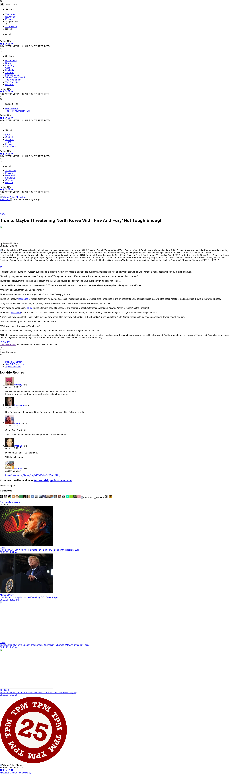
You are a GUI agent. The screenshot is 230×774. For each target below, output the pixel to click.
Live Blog (9, 65)
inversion (19, 405)
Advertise (9, 139)
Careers (9, 180)
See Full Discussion (14, 364)
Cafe (7, 68)
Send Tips (5, 199)
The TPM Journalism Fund (17, 111)
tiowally (18, 385)
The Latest (10, 14)
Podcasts (9, 19)
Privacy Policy (24, 773)
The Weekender (12, 80)
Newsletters (11, 17)
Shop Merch (11, 27)
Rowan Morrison (8, 344)
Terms (8, 142)
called (29, 308)
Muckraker (10, 70)
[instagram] (9, 44)
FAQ (7, 135)
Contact (9, 137)
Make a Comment (13, 362)
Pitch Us (9, 182)
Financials (10, 178)
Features (9, 84)
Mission (9, 173)
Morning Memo (12, 75)
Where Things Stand (15, 77)
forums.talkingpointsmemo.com (53, 480)
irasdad (18, 446)
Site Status (10, 147)
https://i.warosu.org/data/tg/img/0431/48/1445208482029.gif (33, 475)
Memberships (11, 108)
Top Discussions (13, 367)
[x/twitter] (6, 44)
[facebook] (4, 44)
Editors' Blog (11, 61)
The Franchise (12, 82)
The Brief (9, 72)
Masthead (10, 175)
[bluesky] (1, 44)
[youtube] (12, 44)
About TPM (10, 170)
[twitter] (6, 770)
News (8, 63)
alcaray (18, 423)
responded (23, 299)
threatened (16, 312)
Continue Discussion (10, 502)
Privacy (8, 144)
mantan (18, 468)
